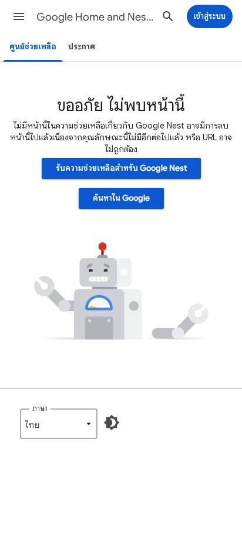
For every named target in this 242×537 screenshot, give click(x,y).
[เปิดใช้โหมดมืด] (112, 422)
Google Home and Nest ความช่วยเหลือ (95, 17)
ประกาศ (81, 47)
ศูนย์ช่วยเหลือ (32, 47)
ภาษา (40, 408)
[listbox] (59, 423)
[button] (19, 16)
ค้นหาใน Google (121, 198)
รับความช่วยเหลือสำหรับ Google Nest (121, 168)
